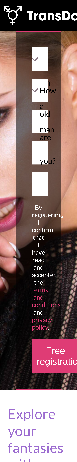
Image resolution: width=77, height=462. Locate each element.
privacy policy (42, 323)
